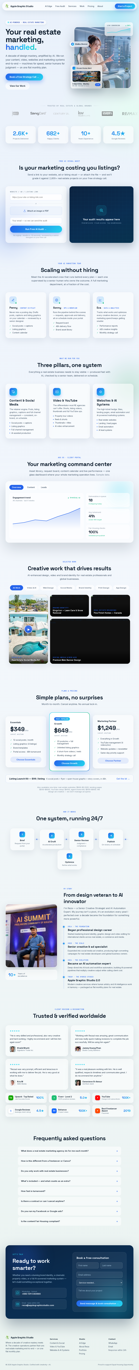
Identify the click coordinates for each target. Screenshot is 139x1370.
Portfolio (83, 1350)
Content (31, 487)
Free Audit (60, 6)
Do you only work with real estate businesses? (69, 1171)
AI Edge (48, 6)
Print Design (103, 588)
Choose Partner (113, 761)
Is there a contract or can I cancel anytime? (69, 1201)
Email (110, 1347)
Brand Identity (85, 588)
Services (72, 6)
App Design (121, 588)
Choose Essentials (25, 759)
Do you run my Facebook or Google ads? (69, 1211)
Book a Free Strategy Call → (24, 77)
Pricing (91, 6)
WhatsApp (112, 1343)
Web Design (48, 588)
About (100, 6)
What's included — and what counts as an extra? (69, 1181)
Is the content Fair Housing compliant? (69, 1221)
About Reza (84, 1347)
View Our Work (17, 86)
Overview (16, 487)
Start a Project (125, 6)
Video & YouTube (57, 1347)
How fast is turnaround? (69, 1191)
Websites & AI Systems (59, 1350)
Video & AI (31, 588)
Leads (44, 487)
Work (82, 6)
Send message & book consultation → (99, 1303)
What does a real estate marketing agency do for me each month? (69, 1151)
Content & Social (57, 1343)
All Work (16, 588)
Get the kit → (123, 778)
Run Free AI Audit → (36, 229)
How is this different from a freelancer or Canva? (69, 1161)
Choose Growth (69, 763)
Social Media (66, 588)
